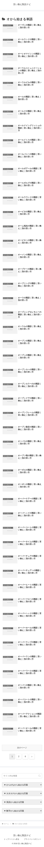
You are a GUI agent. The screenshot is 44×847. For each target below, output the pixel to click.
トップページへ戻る (11, 839)
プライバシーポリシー (32, 839)
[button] (39, 775)
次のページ (22, 748)
